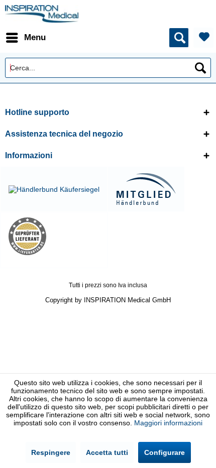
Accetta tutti (107, 452)
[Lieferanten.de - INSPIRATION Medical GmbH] (54, 236)
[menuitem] (25, 38)
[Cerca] (200, 68)
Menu (35, 37)
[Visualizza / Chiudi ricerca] (179, 38)
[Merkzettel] (203, 38)
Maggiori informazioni (168, 423)
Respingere (50, 452)
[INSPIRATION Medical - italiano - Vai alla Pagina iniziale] (41, 14)
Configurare (164, 452)
